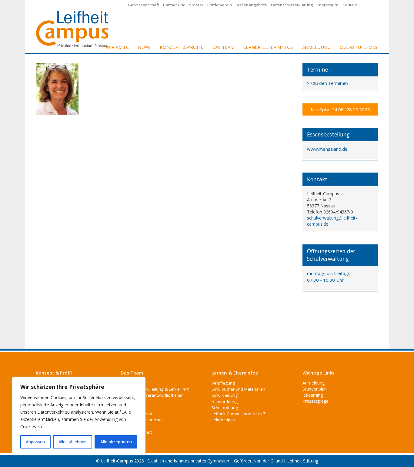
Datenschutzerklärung (292, 5)
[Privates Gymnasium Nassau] (73, 29)
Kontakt (349, 5)
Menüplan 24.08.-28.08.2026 (340, 109)
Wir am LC (117, 47)
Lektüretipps (223, 419)
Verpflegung (223, 383)
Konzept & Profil (181, 47)
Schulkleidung (225, 395)
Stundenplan (314, 389)
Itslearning (312, 395)
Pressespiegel (315, 401)
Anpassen (35, 442)
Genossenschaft (143, 5)
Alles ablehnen (72, 442)
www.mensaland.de (327, 149)
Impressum (328, 5)
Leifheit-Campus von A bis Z (238, 413)
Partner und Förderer (183, 5)
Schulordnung (225, 407)
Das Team (223, 47)
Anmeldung (316, 47)
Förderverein (219, 5)
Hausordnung (225, 401)
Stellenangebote (251, 5)
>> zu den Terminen (327, 83)
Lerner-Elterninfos (268, 47)
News (144, 47)
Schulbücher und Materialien (238, 389)
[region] (78, 416)
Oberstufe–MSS (358, 47)
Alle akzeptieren (116, 442)
